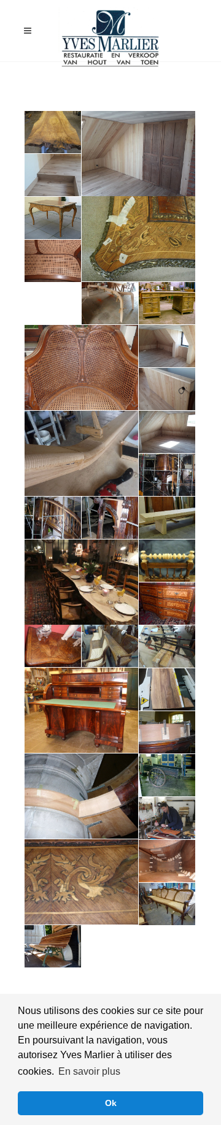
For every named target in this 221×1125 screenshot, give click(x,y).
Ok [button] (111, 1103)
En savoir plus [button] (89, 1071)
